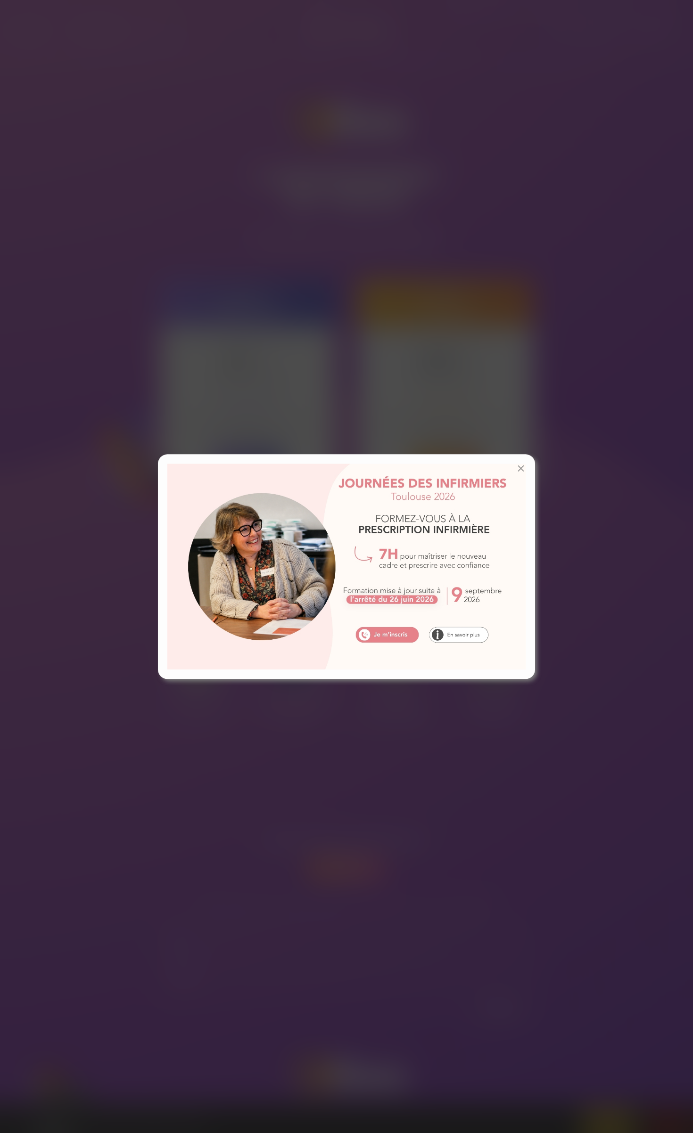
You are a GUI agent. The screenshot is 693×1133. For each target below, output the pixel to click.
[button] (521, 468)
